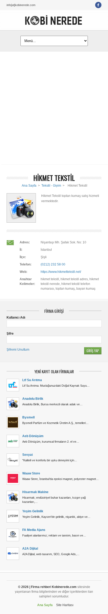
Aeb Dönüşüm (33, 436)
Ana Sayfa (29, 185)
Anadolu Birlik (32, 399)
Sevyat (27, 455)
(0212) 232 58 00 (53, 264)
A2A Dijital (30, 548)
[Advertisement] (54, 108)
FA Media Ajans (33, 530)
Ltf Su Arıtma (32, 380)
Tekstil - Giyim (51, 185)
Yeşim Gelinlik (32, 511)
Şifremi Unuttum (18, 349)
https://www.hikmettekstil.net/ (61, 272)
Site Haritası (64, 605)
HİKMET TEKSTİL (54, 178)
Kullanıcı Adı (16, 317)
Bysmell (28, 417)
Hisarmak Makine (35, 492)
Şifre (10, 333)
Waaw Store (31, 473)
